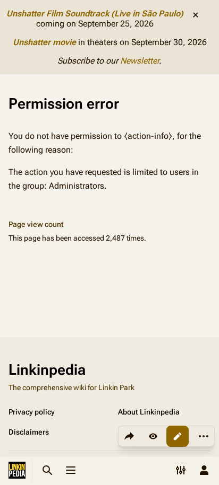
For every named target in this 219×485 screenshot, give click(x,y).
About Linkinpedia (149, 412)
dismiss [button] (195, 14)
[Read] (153, 436)
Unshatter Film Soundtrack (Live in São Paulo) (94, 13)
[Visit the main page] (17, 470)
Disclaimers (29, 432)
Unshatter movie (44, 42)
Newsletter (139, 61)
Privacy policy (32, 412)
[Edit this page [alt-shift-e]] (177, 436)
